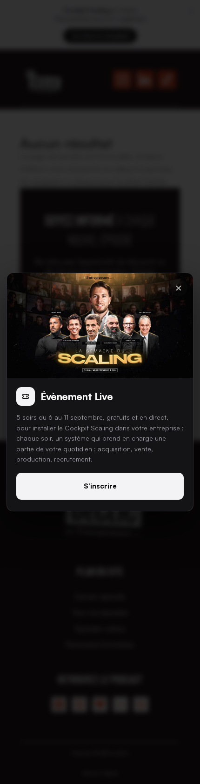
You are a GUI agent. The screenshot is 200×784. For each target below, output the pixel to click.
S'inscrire (100, 486)
